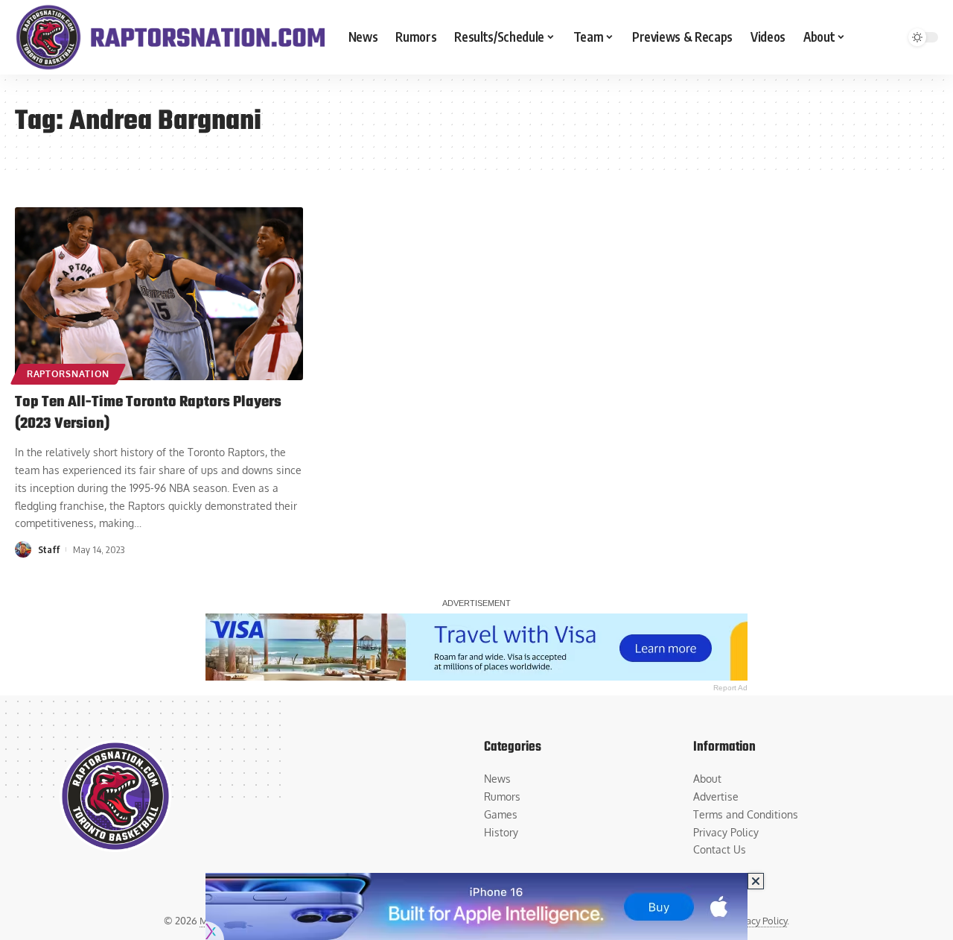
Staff (49, 549)
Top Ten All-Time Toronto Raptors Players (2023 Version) (148, 413)
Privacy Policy (758, 921)
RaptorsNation (68, 373)
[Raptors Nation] (170, 37)
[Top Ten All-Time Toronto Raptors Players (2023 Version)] (159, 293)
